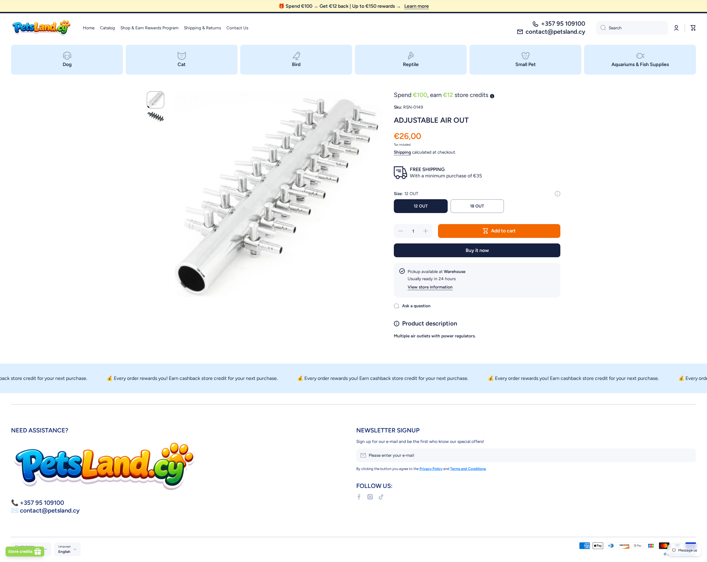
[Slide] (557, 193)
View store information (430, 287)
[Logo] (41, 28)
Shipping (402, 152)
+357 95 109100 (563, 23)
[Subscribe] (689, 455)
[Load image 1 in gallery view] (155, 100)
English (64, 551)
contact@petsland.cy (555, 31)
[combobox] (632, 28)
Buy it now (477, 250)
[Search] (601, 28)
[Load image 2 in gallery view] (155, 116)
